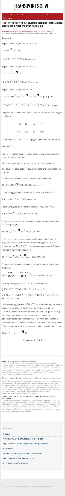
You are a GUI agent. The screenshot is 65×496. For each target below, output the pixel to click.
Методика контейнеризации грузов (19, 458)
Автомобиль (16, 15)
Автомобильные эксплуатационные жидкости (23, 439)
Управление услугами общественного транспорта (25, 444)
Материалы (7, 18)
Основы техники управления (33, 15)
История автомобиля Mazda (16, 463)
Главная (6, 15)
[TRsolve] (32, 6)
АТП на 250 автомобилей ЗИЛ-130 (26, 31)
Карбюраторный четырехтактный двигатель (19, 361)
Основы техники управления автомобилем (22, 453)
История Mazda (53, 15)
